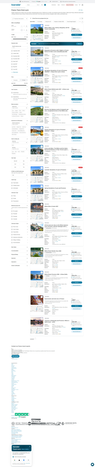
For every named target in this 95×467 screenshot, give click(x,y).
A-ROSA (53, 102)
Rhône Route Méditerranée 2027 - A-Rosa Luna (57, 89)
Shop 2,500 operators (25, 1)
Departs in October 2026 (59, 21)
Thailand (12, 378)
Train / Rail (13, 409)
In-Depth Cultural (14, 408)
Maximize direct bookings (15, 441)
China (12, 372)
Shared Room (16, 96)
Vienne (22, 116)
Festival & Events (16, 234)
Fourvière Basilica (15, 128)
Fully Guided (15, 182)
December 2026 (16, 58)
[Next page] (35, 338)
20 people (15, 216)
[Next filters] (82, 21)
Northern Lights (14, 405)
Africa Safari (13, 407)
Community (13, 433)
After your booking (14, 432)
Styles (59, 4)
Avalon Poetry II (55, 59)
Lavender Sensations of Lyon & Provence (55, 169)
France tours (20, 7)
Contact (76, 4)
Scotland (12, 390)
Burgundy (54, 311)
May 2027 (15, 66)
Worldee (53, 38)
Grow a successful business (16, 439)
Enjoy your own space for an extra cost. (20, 94)
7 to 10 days (39, 21)
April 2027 (15, 64)
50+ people (15, 211)
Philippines (13, 376)
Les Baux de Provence (15, 116)
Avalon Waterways (55, 63)
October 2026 (15, 53)
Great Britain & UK (14, 382)
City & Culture (16, 229)
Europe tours (16, 7)
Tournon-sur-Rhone (15, 112)
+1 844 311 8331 (14, 358)
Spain (12, 391)
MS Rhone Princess (55, 118)
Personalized (15, 201)
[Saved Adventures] (80, 5)
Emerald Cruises (55, 82)
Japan (12, 374)
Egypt (12, 369)
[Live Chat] (92, 464)
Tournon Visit (14, 130)
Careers (14, 427)
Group (14, 195)
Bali (12, 371)
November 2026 (16, 56)
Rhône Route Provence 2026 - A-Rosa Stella (56, 274)
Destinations (54, 4)
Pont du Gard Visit (23, 132)
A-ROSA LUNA (54, 98)
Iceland (12, 385)
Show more (15, 72)
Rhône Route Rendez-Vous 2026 (53, 251)
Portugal (12, 388)
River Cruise (15, 226)
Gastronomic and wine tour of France (54, 298)
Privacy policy (28, 463)
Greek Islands (13, 384)
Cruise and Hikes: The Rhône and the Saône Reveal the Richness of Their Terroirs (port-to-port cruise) (57, 150)
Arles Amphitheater (15, 132)
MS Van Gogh (54, 240)
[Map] (82, 18)
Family (12, 411)
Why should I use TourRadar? (16, 431)
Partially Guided (16, 185)
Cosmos (12, 397)
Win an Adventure (16, 430)
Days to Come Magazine (15, 429)
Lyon (13, 110)
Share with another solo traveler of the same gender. (19, 99)
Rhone (53, 79)
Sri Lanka (13, 377)
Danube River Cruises (15, 380)
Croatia (12, 379)
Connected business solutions (16, 436)
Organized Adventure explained (16, 435)
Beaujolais (13, 153)
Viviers (23, 110)
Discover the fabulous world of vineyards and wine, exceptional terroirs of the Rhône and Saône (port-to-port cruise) (56, 111)
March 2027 (15, 61)
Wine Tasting (14, 134)
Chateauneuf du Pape (22, 114)
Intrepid (12, 399)
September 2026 (16, 50)
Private (14, 198)
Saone (56, 79)
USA (12, 394)
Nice (16, 151)
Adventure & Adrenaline (17, 237)
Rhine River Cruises (14, 389)
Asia (12, 364)
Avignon (16, 110)
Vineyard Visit (21, 128)
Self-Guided (15, 188)
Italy (12, 386)
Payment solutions (14, 440)
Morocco (12, 370)
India (12, 373)
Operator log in (14, 442)
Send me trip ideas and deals (20, 456)
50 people (15, 213)
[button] (76, 30)
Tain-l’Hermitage (14, 114)
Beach (12, 410)
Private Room (16, 92)
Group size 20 (48, 21)
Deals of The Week (70, 4)
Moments (63, 4)
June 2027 (15, 69)
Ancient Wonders (16, 242)
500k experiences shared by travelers (68, 1)
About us (13, 426)
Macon (21, 112)
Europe (12, 366)
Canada (12, 393)
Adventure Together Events (16, 437)
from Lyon (23, 7)
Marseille (22, 151)
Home (12, 7)
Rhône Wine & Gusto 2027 (51, 206)
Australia (12, 365)
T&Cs (25, 463)
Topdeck (12, 400)
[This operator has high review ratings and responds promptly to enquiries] (60, 63)
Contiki (12, 396)
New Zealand (13, 375)
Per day (23, 80)
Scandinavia (13, 387)
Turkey (12, 392)
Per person (15, 80)
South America (13, 368)
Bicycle (12, 403)
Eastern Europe (14, 381)
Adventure (13, 402)
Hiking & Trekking (16, 239)
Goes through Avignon (71, 21)
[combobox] (19, 108)
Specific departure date (16, 46)
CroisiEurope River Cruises (57, 122)
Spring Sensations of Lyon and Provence (55, 188)
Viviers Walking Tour (21, 130)
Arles (20, 110)
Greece (12, 383)
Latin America (13, 367)
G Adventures (13, 398)
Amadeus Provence (55, 329)
